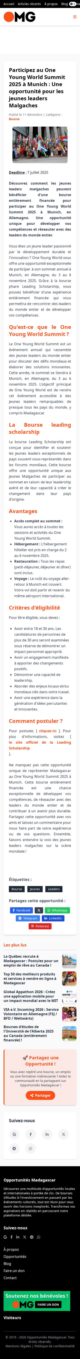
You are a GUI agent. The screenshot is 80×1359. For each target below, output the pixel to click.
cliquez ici (47, 730)
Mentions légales (18, 1346)
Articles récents (29, 4)
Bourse (17, 889)
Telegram (30, 918)
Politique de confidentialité (55, 1346)
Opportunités (15, 1256)
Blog (64, 4)
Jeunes (35, 889)
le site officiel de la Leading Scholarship (40, 745)
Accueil (9, 4)
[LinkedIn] (47, 1134)
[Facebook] (30, 1134)
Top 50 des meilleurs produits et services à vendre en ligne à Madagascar (30, 978)
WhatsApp (59, 910)
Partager (43, 1095)
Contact (10, 1277)
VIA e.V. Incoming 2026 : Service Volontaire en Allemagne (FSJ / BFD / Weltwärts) (31, 1014)
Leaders (54, 889)
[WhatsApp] (30, 1148)
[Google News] (14, 1134)
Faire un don (14, 1270)
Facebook (23, 910)
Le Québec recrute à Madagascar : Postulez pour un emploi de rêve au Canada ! (31, 961)
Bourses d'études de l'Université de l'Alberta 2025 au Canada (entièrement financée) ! (29, 1033)
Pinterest (42, 926)
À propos (51, 4)
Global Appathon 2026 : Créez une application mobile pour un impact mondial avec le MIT (31, 996)
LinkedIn (55, 918)
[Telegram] (14, 1148)
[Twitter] (39, 910)
